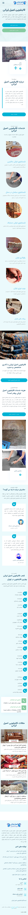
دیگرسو (13, 908)
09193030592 (15, 700)
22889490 (20, 593)
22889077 (19, 656)
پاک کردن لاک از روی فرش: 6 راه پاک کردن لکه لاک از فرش (14, 772)
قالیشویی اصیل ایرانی (14, 907)
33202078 (19, 626)
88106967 (20, 605)
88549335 (19, 620)
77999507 (20, 677)
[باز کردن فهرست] (3, 2)
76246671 (20, 690)
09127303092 (15, 707)
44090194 (20, 635)
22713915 (20, 662)
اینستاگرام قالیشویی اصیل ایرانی (19, 900)
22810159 (20, 669)
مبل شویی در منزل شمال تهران (19, 874)
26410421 (20, 641)
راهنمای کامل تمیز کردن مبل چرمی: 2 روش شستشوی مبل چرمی (14, 746)
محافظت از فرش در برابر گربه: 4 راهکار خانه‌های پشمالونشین (15, 797)
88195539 (19, 614)
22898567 (19, 599)
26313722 (20, 647)
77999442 (20, 683)
